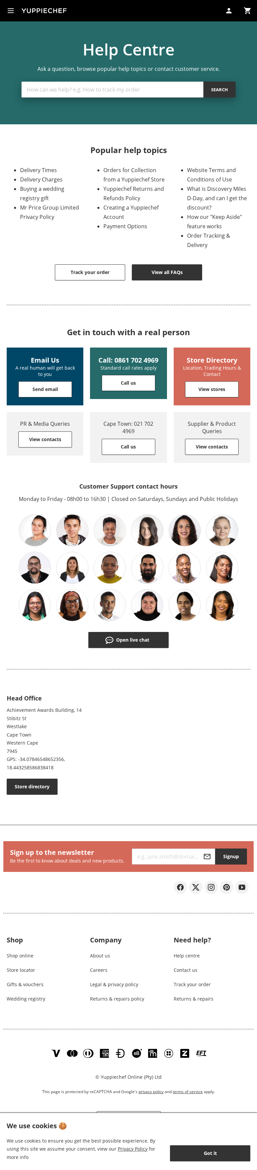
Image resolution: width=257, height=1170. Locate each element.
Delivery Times (38, 170)
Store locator (21, 970)
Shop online (20, 955)
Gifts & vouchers (25, 984)
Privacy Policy (133, 1149)
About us (100, 955)
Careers (98, 970)
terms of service (188, 1091)
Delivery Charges (41, 179)
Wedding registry (26, 999)
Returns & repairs (193, 999)
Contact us (185, 970)
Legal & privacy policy (114, 984)
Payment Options (125, 226)
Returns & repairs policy (117, 999)
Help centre (187, 955)
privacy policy (151, 1091)
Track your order (192, 984)
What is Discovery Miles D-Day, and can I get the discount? (217, 198)
